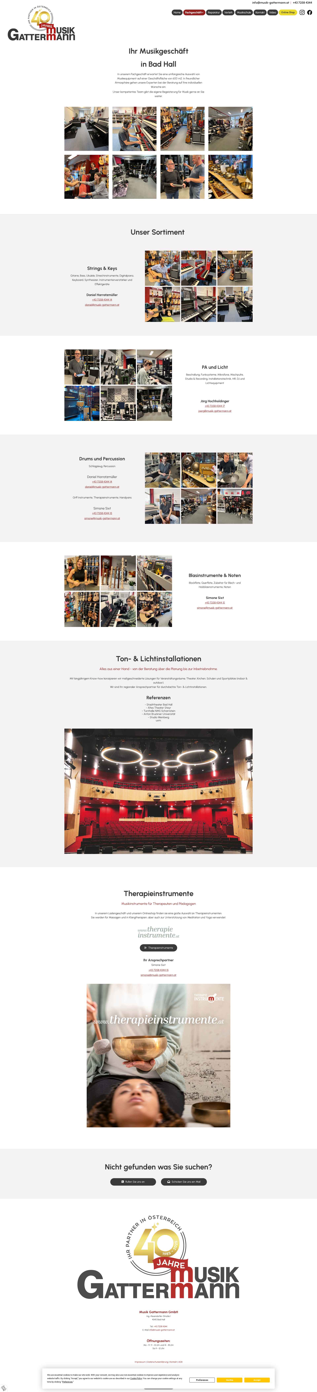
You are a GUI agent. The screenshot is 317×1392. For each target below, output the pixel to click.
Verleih (228, 12)
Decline (229, 1380)
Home (177, 12)
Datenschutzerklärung (157, 1362)
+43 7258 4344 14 (102, 299)
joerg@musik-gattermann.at (214, 410)
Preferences (202, 1380)
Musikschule (244, 12)
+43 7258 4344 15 (102, 513)
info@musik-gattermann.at (270, 2)
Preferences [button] (67, 1382)
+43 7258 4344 (302, 2)
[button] (288, 12)
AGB (180, 1362)
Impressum (140, 1362)
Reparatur (214, 12)
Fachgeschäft (193, 12)
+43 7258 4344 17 (215, 406)
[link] (194, 12)
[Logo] (41, 23)
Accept (257, 1380)
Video (272, 12)
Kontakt (260, 12)
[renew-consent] (3, 1388)
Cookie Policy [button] (136, 1378)
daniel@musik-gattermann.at (102, 304)
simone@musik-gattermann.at (102, 518)
